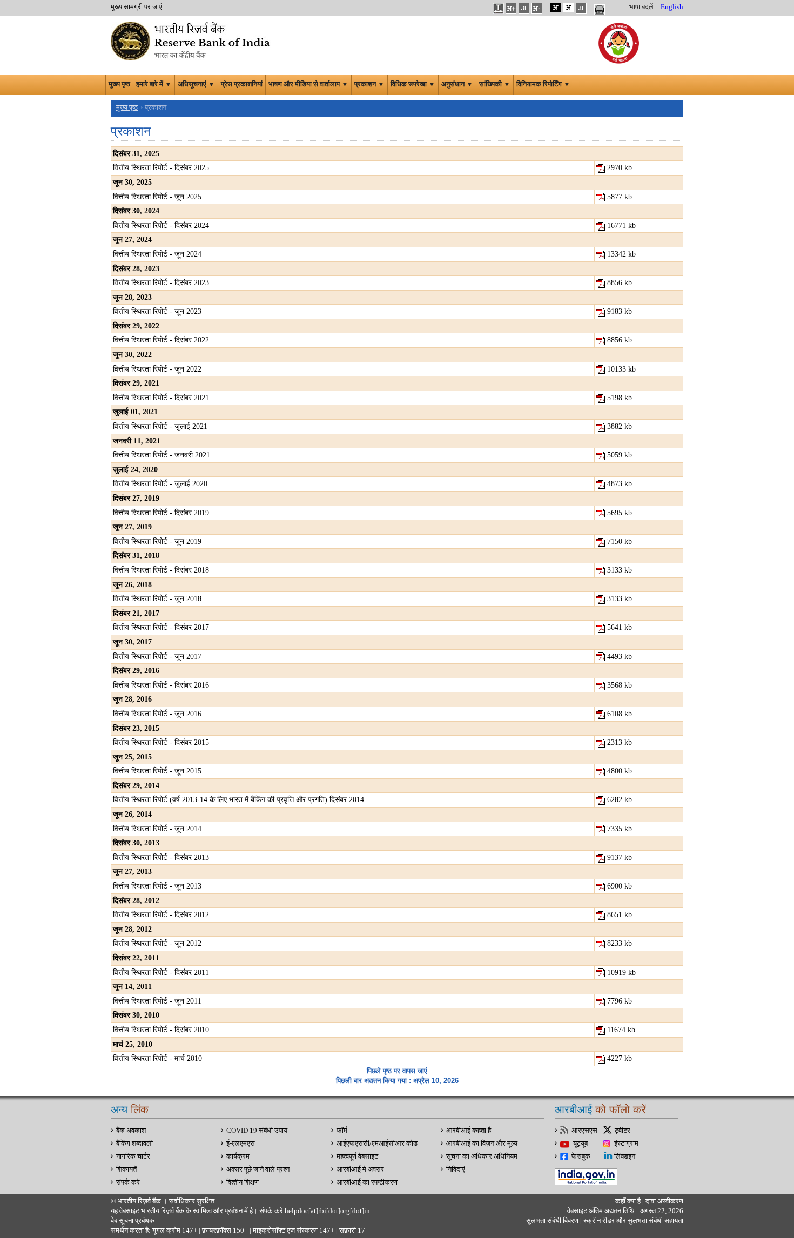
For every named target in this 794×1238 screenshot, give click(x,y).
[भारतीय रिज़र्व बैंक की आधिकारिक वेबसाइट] (192, 40)
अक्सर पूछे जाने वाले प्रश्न (258, 1169)
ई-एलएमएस (240, 1143)
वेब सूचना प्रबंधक (132, 1220)
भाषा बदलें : (643, 7)
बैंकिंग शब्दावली (134, 1143)
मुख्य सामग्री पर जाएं (136, 7)
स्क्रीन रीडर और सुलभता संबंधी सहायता (632, 1220)
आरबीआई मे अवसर (360, 1169)
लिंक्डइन (624, 1156)
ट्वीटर (622, 1130)
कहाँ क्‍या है (628, 1201)
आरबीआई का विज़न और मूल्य (481, 1143)
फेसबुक (580, 1156)
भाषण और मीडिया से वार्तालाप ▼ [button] (308, 84)
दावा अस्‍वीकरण (664, 1201)
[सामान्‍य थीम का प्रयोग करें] (568, 7)
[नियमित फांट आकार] (524, 7)
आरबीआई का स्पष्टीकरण (367, 1182)
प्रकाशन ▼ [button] (369, 84)
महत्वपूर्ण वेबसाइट (357, 1156)
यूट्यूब (580, 1143)
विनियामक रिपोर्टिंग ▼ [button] (543, 84)
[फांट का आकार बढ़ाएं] (511, 7)
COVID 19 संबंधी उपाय (256, 1130)
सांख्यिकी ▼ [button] (494, 84)
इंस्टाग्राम (626, 1143)
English (672, 7)
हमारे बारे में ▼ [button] (154, 84)
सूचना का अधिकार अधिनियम (481, 1156)
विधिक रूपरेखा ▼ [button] (413, 84)
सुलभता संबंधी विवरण (552, 1220)
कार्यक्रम (238, 1156)
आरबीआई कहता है (468, 1130)
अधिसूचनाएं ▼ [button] (196, 84)
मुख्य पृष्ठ (119, 84)
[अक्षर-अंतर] (498, 7)
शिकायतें (126, 1169)
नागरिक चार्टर (133, 1156)
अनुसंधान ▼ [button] (457, 84)
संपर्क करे (128, 1182)
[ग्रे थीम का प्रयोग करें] (581, 7)
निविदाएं (455, 1169)
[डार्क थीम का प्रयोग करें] (555, 7)
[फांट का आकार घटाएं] (536, 7)
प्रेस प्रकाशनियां (242, 84)
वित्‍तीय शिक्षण (242, 1182)
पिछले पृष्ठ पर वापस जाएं (397, 1071)
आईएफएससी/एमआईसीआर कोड (377, 1143)
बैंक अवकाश (131, 1130)
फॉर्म (342, 1130)
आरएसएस (584, 1130)
